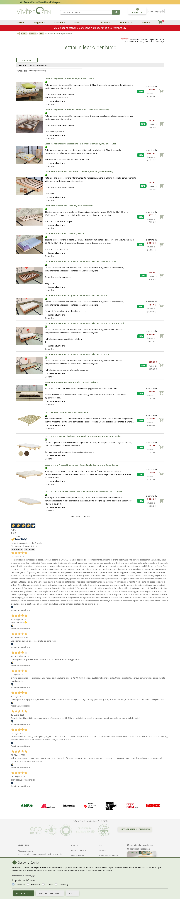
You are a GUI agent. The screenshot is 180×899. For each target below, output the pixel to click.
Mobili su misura (78, 850)
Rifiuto (72, 893)
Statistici (49, 884)
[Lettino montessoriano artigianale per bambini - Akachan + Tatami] (29, 365)
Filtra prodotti (27, 60)
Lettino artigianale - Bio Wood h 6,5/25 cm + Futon (69, 78)
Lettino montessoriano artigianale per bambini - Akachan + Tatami (77, 354)
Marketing (63, 884)
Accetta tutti (23, 893)
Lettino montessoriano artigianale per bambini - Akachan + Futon (76, 295)
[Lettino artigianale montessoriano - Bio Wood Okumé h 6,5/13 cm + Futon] (29, 154)
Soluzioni (104, 22)
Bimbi (76, 22)
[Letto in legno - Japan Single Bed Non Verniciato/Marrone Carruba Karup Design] (29, 447)
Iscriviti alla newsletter (141, 845)
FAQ (101, 845)
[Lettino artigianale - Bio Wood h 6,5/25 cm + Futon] (29, 91)
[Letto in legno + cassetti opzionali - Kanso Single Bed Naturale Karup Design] (29, 474)
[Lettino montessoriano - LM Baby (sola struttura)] (29, 216)
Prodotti (32, 33)
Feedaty (159, 41)
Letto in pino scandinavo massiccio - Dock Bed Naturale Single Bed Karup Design (83, 491)
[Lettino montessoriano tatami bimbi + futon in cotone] (29, 393)
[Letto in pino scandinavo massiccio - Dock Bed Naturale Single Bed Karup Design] (29, 500)
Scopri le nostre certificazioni (134, 829)
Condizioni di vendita (108, 855)
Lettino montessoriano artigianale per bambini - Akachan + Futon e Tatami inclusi (84, 323)
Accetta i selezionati (50, 893)
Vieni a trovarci (77, 855)
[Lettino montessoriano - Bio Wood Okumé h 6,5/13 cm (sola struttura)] (29, 185)
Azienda (145, 22)
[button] (116, 12)
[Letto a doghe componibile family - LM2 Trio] (29, 420)
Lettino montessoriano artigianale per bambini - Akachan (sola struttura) (80, 261)
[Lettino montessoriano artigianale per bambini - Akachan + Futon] (29, 306)
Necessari (20, 884)
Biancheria (59, 22)
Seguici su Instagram (139, 848)
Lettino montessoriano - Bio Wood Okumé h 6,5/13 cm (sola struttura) (79, 171)
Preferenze (35, 884)
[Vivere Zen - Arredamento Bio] (33, 10)
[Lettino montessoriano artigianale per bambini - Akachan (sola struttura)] (29, 275)
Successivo (30, 549)
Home (23, 33)
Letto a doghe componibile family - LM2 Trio (66, 412)
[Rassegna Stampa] (26, 806)
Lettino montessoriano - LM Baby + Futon (65, 233)
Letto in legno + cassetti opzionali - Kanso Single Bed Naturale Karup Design (81, 465)
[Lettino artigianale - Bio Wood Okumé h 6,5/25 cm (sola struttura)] (29, 123)
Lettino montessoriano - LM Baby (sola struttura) (69, 205)
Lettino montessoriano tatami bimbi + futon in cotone (71, 382)
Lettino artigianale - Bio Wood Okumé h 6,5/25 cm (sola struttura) (77, 109)
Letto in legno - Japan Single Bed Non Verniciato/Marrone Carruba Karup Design (83, 436)
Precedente (17, 549)
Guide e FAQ (125, 22)
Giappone (39, 22)
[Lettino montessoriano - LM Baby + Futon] (29, 244)
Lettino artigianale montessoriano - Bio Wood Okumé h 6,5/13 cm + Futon (80, 143)
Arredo (20, 22)
